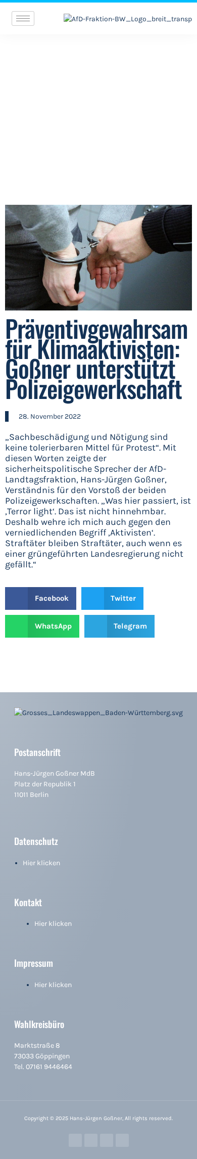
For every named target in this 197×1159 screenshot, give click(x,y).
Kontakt (28, 902)
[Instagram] (90, 1140)
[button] (40, 598)
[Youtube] (122, 1140)
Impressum (33, 962)
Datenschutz (36, 841)
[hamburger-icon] (23, 18)
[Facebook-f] (75, 1140)
